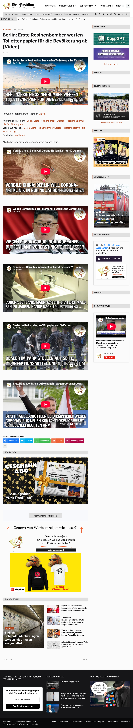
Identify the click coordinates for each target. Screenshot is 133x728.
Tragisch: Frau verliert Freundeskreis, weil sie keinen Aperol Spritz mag (72, 632)
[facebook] (96, 14)
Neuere (8, 659)
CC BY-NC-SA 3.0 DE (12, 724)
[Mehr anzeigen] (5, 446)
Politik (7, 14)
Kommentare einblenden (45, 516)
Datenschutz (77, 721)
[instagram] (115, 14)
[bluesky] (107, 14)
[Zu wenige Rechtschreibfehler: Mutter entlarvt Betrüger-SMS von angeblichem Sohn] (53, 620)
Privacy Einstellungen (95, 721)
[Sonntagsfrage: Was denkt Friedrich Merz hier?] (52, 708)
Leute (30, 14)
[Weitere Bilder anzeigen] (111, 122)
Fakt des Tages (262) (70, 682)
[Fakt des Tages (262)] (52, 685)
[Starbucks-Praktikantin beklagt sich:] (53, 609)
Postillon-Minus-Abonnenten (108, 246)
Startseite (50, 6)
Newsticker (85, 14)
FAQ (54, 721)
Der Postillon (87, 6)
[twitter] (103, 14)
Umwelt (76, 14)
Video (42, 113)
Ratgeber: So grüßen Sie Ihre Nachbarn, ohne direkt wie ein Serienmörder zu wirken (73, 695)
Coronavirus (18, 29)
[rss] (127, 14)
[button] (122, 6)
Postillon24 (106, 6)
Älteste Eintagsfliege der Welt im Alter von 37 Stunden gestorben (74, 644)
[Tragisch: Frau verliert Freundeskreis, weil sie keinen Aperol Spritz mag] (53, 633)
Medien (37, 14)
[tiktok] (123, 14)
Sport (24, 14)
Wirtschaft (15, 14)
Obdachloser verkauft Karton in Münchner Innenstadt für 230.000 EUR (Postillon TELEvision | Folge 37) (110, 344)
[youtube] (119, 14)
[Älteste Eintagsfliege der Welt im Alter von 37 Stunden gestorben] (53, 645)
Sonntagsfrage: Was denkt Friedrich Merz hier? (72, 706)
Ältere (82, 659)
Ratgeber (67, 14)
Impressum (63, 721)
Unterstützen (66, 6)
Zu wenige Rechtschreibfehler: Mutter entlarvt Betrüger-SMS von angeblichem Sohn (73, 621)
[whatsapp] (99, 14)
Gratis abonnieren (23, 706)
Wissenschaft (47, 14)
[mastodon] (111, 14)
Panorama (58, 14)
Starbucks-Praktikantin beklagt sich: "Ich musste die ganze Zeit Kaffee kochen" (74, 608)
